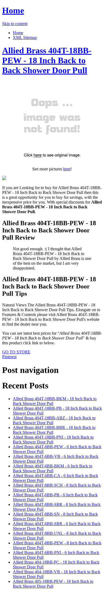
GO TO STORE (16, 352)
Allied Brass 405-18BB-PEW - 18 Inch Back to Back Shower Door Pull (53, 583)
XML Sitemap (25, 37)
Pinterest (9, 356)
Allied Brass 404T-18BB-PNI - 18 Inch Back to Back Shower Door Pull (53, 439)
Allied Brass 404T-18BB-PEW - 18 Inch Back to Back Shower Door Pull (46, 60)
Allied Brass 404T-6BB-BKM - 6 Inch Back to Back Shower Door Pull (52, 468)
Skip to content (14, 23)
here (66, 169)
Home (13, 10)
